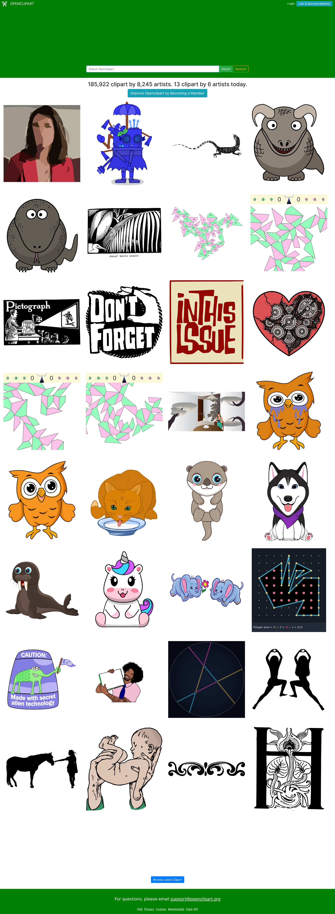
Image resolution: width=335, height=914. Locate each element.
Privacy (149, 909)
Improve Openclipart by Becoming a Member (167, 93)
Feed (189, 909)
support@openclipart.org (195, 898)
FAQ (139, 909)
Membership (176, 909)
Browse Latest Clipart (167, 879)
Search (225, 69)
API (195, 909)
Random (241, 69)
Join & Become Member (314, 3)
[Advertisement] (167, 36)
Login (291, 3)
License (161, 909)
